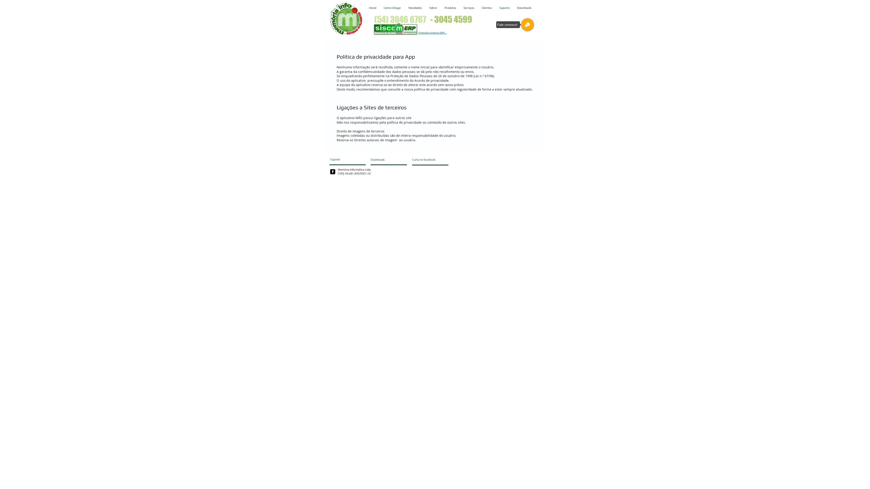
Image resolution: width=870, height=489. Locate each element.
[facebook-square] (332, 171)
